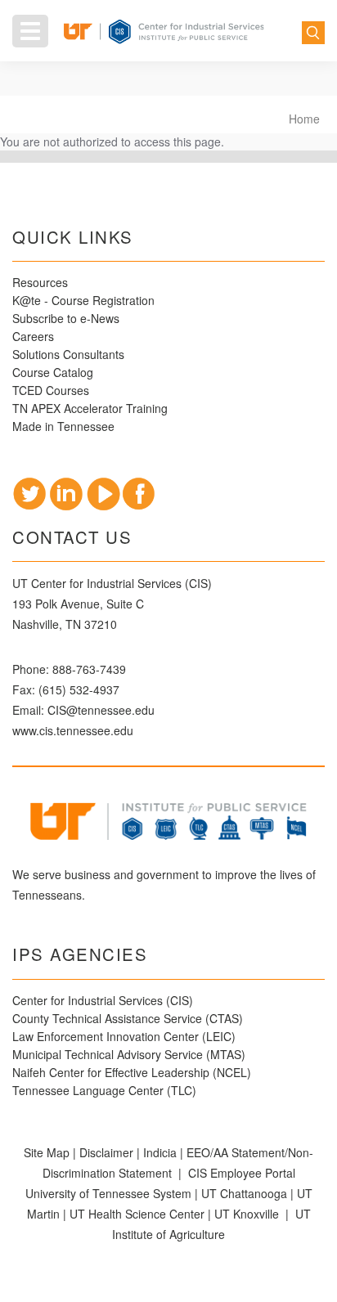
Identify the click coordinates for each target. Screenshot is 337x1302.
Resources (40, 282)
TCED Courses (50, 390)
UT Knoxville (246, 1213)
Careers (33, 336)
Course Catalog (54, 372)
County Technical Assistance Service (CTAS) (127, 1018)
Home (304, 118)
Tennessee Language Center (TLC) (104, 1090)
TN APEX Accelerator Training (90, 408)
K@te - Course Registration (83, 300)
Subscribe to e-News (65, 318)
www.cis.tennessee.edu (72, 730)
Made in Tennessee (63, 426)
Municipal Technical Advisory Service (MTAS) (128, 1054)
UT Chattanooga (244, 1193)
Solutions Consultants (68, 354)
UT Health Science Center (137, 1213)
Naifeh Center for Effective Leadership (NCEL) (131, 1072)
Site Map (47, 1152)
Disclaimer (106, 1152)
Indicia (160, 1152)
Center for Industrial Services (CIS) (102, 1000)
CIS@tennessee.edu (101, 710)
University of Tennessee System (108, 1193)
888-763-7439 (89, 669)
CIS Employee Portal (241, 1173)
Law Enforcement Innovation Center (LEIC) (124, 1036)
